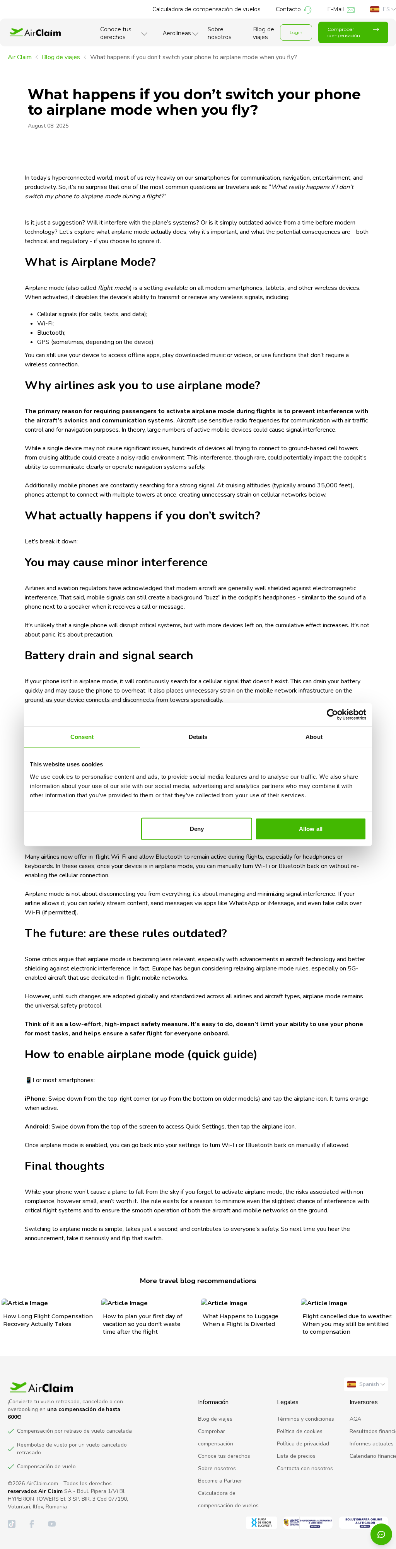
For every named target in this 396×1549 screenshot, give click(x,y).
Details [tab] (198, 737)
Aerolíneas (177, 33)
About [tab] (314, 737)
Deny (197, 828)
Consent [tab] (82, 737)
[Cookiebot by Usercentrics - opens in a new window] (332, 714)
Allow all (311, 828)
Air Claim (20, 57)
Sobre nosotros (219, 33)
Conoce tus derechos (115, 33)
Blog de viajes (263, 33)
